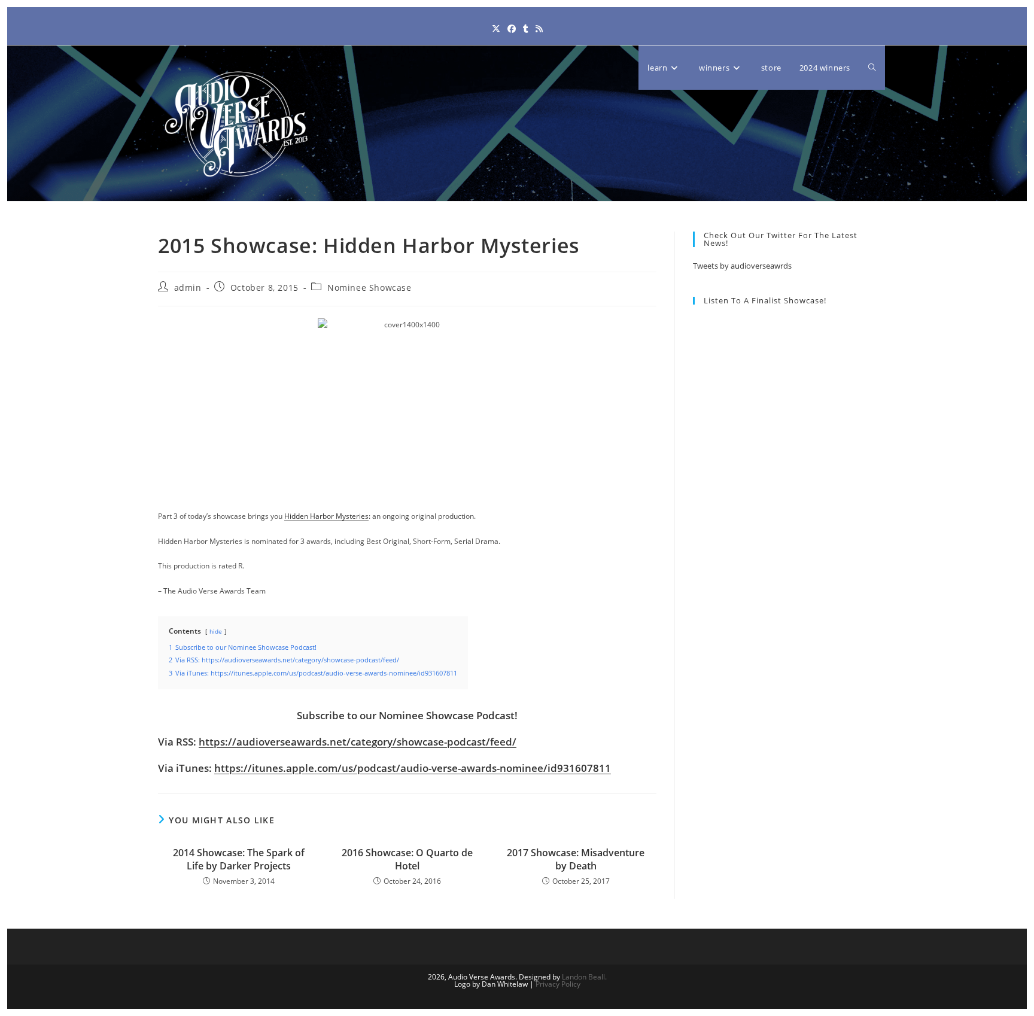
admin (188, 287)
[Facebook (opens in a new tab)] (511, 28)
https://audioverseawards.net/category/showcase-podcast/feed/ (357, 742)
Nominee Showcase (369, 287)
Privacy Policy (558, 984)
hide (215, 631)
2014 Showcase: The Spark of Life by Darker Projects (239, 859)
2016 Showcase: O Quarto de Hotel (407, 859)
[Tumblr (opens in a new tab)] (525, 28)
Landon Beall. (584, 977)
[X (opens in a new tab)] (496, 28)
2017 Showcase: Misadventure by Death (575, 859)
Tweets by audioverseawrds (742, 265)
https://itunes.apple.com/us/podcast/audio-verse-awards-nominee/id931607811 (412, 768)
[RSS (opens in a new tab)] (539, 28)
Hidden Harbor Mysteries (326, 516)
